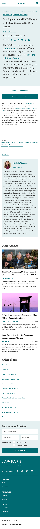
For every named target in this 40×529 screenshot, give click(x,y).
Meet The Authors (19, 90)
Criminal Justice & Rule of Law (12, 379)
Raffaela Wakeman (10, 32)
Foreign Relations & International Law (14, 398)
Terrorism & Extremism (20, 14)
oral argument (9, 48)
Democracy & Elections (9, 388)
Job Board (5, 495)
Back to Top (5, 155)
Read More (16, 167)
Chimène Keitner (7, 278)
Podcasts (5, 487)
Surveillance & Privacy (9, 412)
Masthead (5, 511)
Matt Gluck (6, 321)
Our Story (5, 507)
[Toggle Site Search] (37, 3)
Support (4, 499)
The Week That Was (21, 445)
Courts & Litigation (19, 12)
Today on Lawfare (21, 442)
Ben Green (5, 341)
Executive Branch (8, 393)
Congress (5, 369)
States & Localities (8, 407)
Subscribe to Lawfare (20, 97)
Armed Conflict (7, 12)
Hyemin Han (14, 321)
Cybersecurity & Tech (9, 384)
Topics (4, 483)
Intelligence (6, 403)
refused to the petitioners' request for (19, 58)
